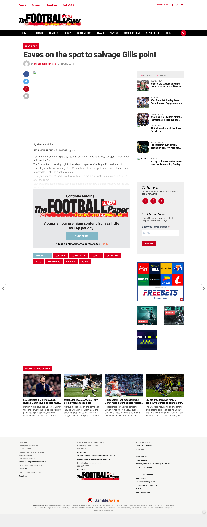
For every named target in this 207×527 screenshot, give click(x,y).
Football (96, 255)
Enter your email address (155, 227)
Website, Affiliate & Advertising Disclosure (153, 464)
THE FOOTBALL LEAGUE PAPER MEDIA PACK (96, 456)
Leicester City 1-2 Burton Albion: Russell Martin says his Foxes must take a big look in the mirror (41, 401)
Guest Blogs (52, 4)
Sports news (141, 478)
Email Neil (81, 470)
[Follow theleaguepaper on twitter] (177, 5)
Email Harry (24, 476)
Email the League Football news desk (34, 462)
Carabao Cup (84, 33)
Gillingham (112, 255)
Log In (168, 33)
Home (25, 33)
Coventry (60, 255)
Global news (140, 489)
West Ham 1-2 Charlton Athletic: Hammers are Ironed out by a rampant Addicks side (166, 118)
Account (22, 4)
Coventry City (78, 255)
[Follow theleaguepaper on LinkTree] (182, 4)
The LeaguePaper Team (45, 63)
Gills (38, 261)
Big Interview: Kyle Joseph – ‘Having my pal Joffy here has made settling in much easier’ (165, 146)
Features (38, 33)
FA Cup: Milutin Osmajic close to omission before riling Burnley (166, 163)
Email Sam (23, 469)
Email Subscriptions (144, 446)
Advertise (36, 4)
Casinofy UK (68, 4)
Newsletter (152, 33)
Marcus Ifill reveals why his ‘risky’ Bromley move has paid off (81, 401)
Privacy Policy (141, 460)
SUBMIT (148, 243)
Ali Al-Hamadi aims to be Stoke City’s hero (166, 130)
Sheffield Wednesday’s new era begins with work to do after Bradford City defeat (164, 401)
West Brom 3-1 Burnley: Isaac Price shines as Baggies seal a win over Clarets (167, 102)
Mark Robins (53, 261)
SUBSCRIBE (82, 236)
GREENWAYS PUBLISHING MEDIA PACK (93, 460)
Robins (84, 261)
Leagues (53, 33)
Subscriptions (132, 33)
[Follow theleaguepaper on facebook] (172, 5)
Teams (100, 33)
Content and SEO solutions (146, 485)
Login (104, 243)
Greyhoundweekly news (145, 482)
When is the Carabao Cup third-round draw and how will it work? (166, 85)
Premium (70, 261)
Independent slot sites (144, 475)
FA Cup (67, 33)
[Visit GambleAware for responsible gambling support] (107, 500)
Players (114, 33)
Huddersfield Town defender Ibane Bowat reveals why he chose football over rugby (123, 401)
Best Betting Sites (143, 492)
